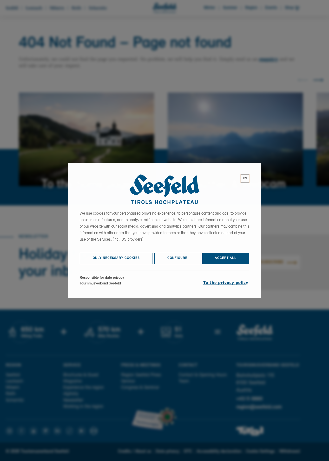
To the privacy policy (225, 283)
